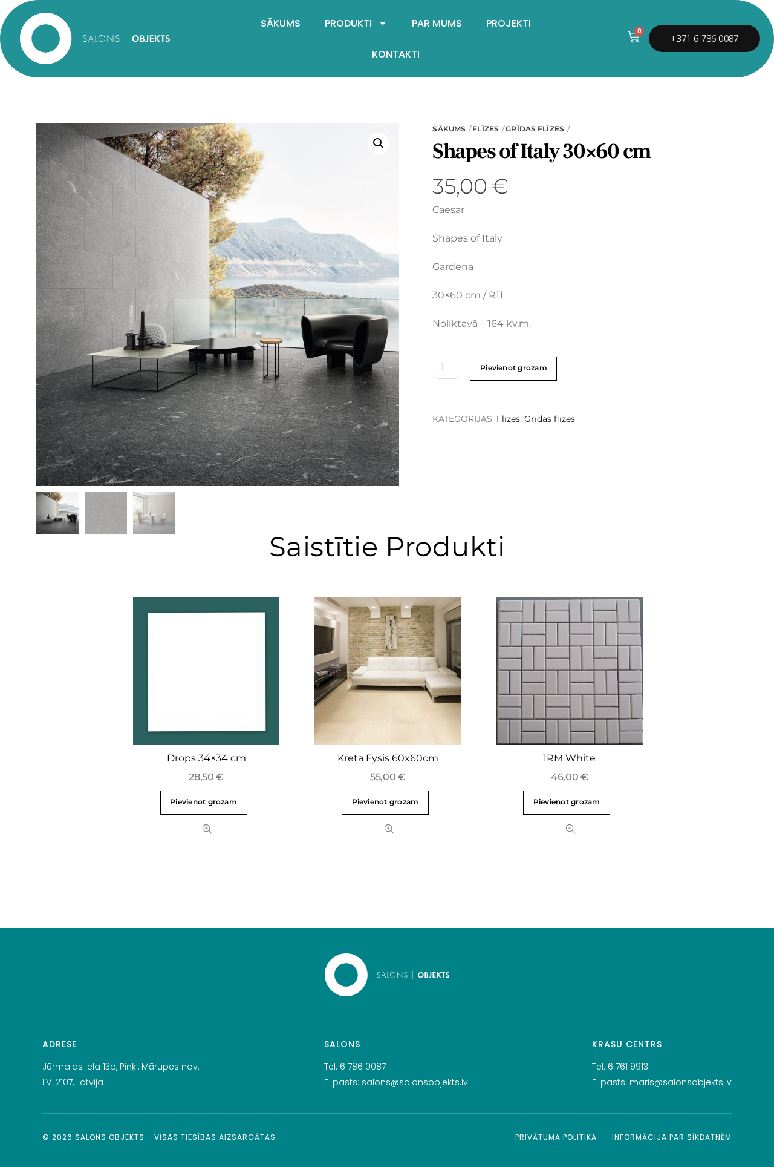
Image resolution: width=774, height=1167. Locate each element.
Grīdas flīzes (535, 128)
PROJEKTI (508, 23)
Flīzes (485, 128)
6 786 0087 (363, 1066)
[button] (378, 143)
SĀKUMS (281, 23)
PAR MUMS (437, 23)
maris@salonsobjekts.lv (680, 1082)
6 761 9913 (628, 1066)
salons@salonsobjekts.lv (415, 1082)
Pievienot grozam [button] (203, 802)
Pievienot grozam (513, 368)
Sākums (449, 128)
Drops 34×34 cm (206, 758)
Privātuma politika (556, 1137)
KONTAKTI (396, 54)
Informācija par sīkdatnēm (672, 1137)
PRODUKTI (348, 23)
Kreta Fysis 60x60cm (387, 758)
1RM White (569, 758)
